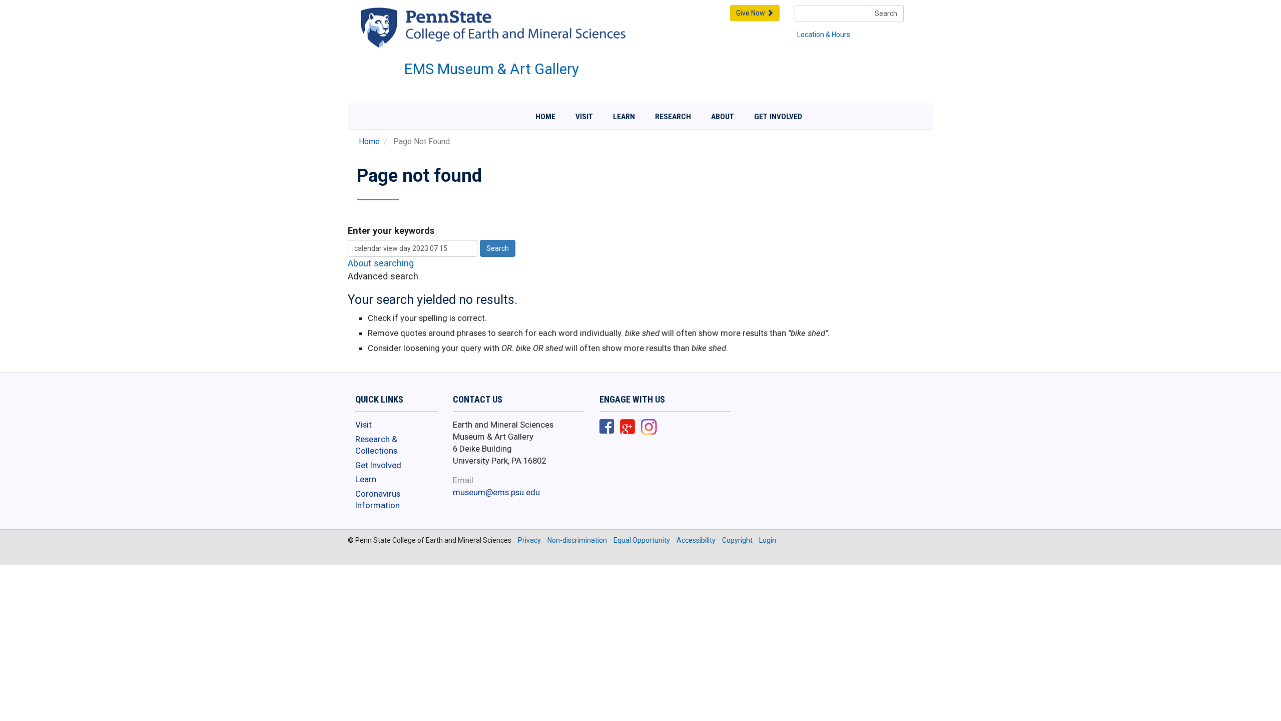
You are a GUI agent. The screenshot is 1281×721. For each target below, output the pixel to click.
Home (545, 116)
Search (886, 14)
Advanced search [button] (383, 276)
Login (767, 540)
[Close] (12, 710)
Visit (584, 116)
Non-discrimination (577, 540)
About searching (381, 263)
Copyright (737, 540)
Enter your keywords (391, 230)
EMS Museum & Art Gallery (491, 69)
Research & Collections (376, 445)
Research (673, 116)
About (722, 116)
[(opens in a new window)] (606, 427)
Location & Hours (823, 35)
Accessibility (696, 540)
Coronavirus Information (377, 500)
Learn (624, 116)
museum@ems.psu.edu (496, 492)
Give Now (751, 13)
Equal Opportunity (641, 540)
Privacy (529, 540)
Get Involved (778, 116)
